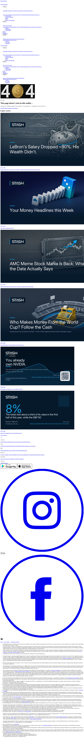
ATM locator (24, 450)
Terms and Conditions (67, 658)
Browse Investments (14, 108)
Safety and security (4, 458)
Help (23, 458)
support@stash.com (9, 732)
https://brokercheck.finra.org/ (36, 719)
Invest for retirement (9, 17)
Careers (4, 463)
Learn (4, 31)
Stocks (6, 18)
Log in (1, 4)
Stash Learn (7, 108)
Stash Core (14, 458)
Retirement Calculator (28, 454)
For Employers (27, 441)
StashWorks (5, 33)
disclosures (17, 724)
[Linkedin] (4, 554)
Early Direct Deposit (18, 450)
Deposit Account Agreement (14, 652)
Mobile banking (3, 450)
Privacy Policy (7, 642)
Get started (5, 4)
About (1, 463)
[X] (1, 554)
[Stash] (42, 3)
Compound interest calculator (38, 454)
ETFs (6, 19)
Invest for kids (8, 15)
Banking (7, 28)
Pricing (4, 32)
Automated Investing (13, 446)
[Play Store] (8, 468)
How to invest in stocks (19, 454)
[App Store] (24, 468)
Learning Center (3, 454)
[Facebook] (42, 637)
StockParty (7, 43)
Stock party (24, 446)
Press (7, 463)
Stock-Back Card (10, 450)
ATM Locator (8, 29)
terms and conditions (17, 697)
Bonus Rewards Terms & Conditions (22, 671)
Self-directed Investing (4, 446)
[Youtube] (1, 639)
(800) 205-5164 (18, 732)
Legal (1, 642)
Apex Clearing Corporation (61, 716)
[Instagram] (42, 551)
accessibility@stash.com (47, 725)
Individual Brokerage (4, 441)
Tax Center (7, 42)
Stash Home (2, 108)
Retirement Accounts (13, 441)
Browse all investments (9, 20)
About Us (7, 41)
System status (19, 458)
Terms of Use (21, 711)
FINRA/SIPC (31, 716)
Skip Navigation (3, 1)
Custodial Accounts (20, 441)
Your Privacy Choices (15, 642)
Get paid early (8, 30)
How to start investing (11, 454)
